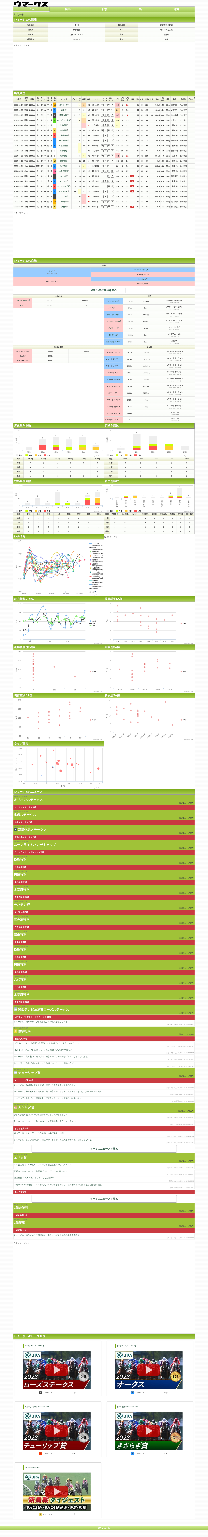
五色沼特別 (63, 146)
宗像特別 (63, 151)
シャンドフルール (22, 300)
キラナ (22, 305)
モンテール (113, 335)
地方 (176, 9)
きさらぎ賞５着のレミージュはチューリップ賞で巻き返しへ (104, 1116)
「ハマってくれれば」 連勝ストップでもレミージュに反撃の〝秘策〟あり (104, 1099)
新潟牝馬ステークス (32, 829)
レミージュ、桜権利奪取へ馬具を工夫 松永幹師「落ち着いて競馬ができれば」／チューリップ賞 (104, 1092)
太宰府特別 (63, 135)
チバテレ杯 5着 (21, 912)
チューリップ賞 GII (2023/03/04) (37, 1407)
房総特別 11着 (21, 882)
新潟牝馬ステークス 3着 (25, 837)
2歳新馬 (63, 207)
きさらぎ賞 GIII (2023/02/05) (127, 1407)
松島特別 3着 (20, 957)
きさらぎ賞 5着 (21, 1128)
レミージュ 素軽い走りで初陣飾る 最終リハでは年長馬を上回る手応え (104, 1236)
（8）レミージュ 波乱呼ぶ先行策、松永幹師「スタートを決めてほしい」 (104, 1044)
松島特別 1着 (20, 867)
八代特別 (63, 166)
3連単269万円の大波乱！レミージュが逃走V (104, 1179)
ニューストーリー (113, 342)
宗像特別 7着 (20, 942)
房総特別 (63, 130)
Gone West (142, 279)
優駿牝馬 (24, 1031)
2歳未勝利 (63, 202)
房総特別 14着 (21, 972)
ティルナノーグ (113, 315)
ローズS (63, 176)
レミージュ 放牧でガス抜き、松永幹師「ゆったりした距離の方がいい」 (104, 1064)
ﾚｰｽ (31, 8)
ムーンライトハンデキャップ (35, 844)
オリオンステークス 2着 (25, 807)
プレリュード (113, 328)
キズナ (51, 271)
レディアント (113, 308)
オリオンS (63, 105)
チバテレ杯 (63, 141)
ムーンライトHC (63, 120)
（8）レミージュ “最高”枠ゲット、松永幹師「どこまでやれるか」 (104, 1051)
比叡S (63, 110)
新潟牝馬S (63, 115)
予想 (104, 9)
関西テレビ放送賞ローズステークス (43, 1009)
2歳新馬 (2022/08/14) (33, 1467)
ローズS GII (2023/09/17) (34, 1346)
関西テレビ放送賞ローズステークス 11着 (33, 1017)
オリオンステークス (28, 799)
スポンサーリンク (21, 45)
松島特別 (63, 125)
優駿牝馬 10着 (21, 1039)
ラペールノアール (113, 321)
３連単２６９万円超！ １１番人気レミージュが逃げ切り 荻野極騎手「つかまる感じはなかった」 (104, 1186)
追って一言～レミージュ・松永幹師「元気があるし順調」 (104, 1134)
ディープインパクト (142, 270)
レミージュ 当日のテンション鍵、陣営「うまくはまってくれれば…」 (104, 1086)
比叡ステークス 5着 (23, 822)
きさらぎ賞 (63, 191)
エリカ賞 (63, 197)
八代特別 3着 (20, 987)
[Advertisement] (104, 66)
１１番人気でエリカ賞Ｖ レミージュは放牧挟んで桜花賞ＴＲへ (104, 1166)
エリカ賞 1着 (20, 1192)
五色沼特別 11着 (22, 927)
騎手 (68, 9)
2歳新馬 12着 (20, 1230)
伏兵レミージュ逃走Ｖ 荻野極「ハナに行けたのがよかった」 (104, 1172)
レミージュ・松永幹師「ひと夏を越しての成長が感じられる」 (104, 1022)
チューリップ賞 (63, 186)
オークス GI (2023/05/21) (126, 1346)
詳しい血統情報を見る (104, 290)
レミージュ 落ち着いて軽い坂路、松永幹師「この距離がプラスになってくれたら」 (104, 1057)
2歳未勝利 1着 (21, 1215)
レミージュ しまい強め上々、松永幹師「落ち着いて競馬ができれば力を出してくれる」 (104, 1141)
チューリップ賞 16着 (24, 1080)
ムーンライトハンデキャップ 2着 (29, 852)
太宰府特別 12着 (22, 1002)
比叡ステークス (25, 814)
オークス (63, 181)
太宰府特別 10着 (22, 897)
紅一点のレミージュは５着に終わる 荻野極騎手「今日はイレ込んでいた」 (104, 1122)
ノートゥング (113, 301)
